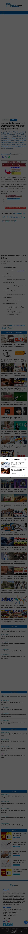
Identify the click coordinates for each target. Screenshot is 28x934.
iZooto (25, 475)
